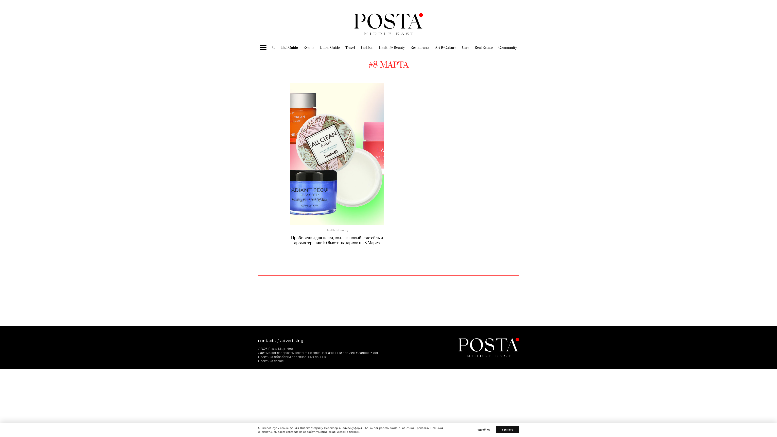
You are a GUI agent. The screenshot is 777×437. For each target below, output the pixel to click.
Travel (350, 48)
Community (507, 48)
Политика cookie (271, 361)
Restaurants (420, 48)
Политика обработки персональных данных (292, 357)
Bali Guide (289, 48)
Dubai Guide (330, 48)
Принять (507, 429)
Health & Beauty (392, 48)
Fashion (367, 48)
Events (309, 48)
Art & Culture (445, 48)
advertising (292, 340)
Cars (465, 48)
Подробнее (483, 429)
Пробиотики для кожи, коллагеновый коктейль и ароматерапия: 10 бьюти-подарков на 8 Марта (337, 240)
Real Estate (484, 48)
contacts (267, 340)
